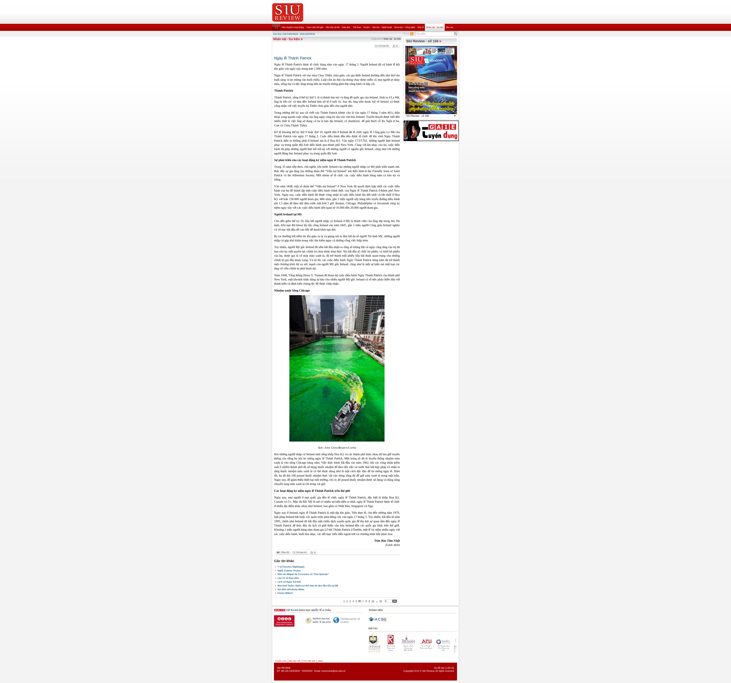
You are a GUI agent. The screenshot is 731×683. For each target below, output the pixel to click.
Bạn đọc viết (294, 661)
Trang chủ (376, 39)
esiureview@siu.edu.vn (333, 671)
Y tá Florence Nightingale (291, 567)
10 (373, 601)
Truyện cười (280, 661)
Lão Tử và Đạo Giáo (288, 578)
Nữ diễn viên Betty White (291, 589)
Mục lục (449, 27)
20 (380, 601)
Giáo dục (346, 27)
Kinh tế (420, 27)
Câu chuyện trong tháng (293, 27)
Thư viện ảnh (309, 661)
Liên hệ (450, 668)
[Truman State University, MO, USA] (447, 643)
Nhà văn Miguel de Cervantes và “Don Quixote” (303, 574)
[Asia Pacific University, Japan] (377, 643)
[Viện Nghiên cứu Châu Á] (289, 620)
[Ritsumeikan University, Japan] (430, 643)
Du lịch (366, 27)
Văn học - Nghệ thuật (382, 27)
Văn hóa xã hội (332, 27)
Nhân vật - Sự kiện (435, 27)
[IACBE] (378, 619)
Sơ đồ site (439, 668)
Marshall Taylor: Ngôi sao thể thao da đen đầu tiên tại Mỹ (308, 585)
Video (320, 661)
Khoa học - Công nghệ (404, 27)
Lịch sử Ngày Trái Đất (289, 582)
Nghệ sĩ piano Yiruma (289, 570)
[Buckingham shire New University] (395, 643)
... (377, 601)
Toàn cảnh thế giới (314, 27)
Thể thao (357, 27)
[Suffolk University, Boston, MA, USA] (412, 643)
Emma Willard (285, 593)
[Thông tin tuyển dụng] (431, 130)
